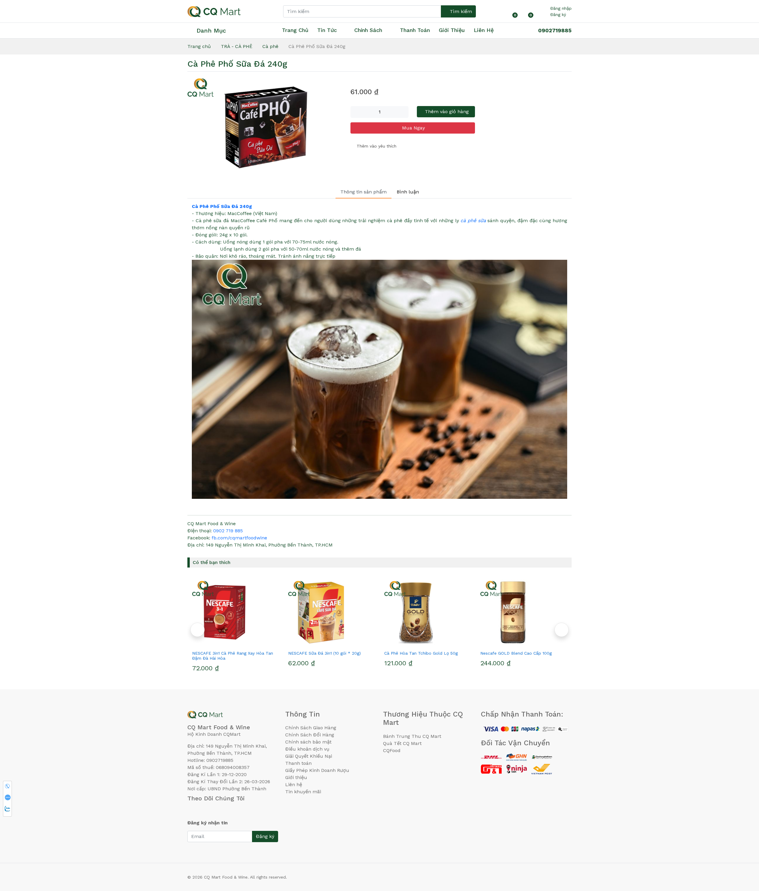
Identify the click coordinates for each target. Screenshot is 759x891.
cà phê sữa (473, 220)
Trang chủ (295, 30)
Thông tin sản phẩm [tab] (363, 192)
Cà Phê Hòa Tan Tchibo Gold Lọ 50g (325, 653)
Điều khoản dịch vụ (307, 749)
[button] (197, 630)
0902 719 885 (228, 530)
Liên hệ (484, 30)
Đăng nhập (561, 8)
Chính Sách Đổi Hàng (309, 735)
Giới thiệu (296, 777)
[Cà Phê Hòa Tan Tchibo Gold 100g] (523, 612)
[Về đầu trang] (743, 854)
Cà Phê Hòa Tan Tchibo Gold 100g (514, 653)
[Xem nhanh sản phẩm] (235, 642)
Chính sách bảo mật (308, 742)
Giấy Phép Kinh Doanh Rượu (317, 770)
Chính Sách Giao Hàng (310, 727)
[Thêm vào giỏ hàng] (246, 642)
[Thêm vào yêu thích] (224, 642)
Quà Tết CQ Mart (402, 743)
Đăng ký (558, 14)
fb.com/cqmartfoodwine (239, 538)
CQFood (392, 750)
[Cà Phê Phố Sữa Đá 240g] (265, 127)
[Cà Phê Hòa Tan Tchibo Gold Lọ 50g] (331, 612)
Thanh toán (298, 763)
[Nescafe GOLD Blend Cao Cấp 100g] (427, 612)
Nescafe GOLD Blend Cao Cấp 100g (420, 653)
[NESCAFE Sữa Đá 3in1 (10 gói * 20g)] (235, 612)
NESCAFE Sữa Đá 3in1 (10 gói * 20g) (228, 653)
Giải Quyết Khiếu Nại (308, 756)
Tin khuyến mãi (303, 791)
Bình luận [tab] (408, 192)
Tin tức (327, 30)
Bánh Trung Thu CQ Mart (412, 736)
